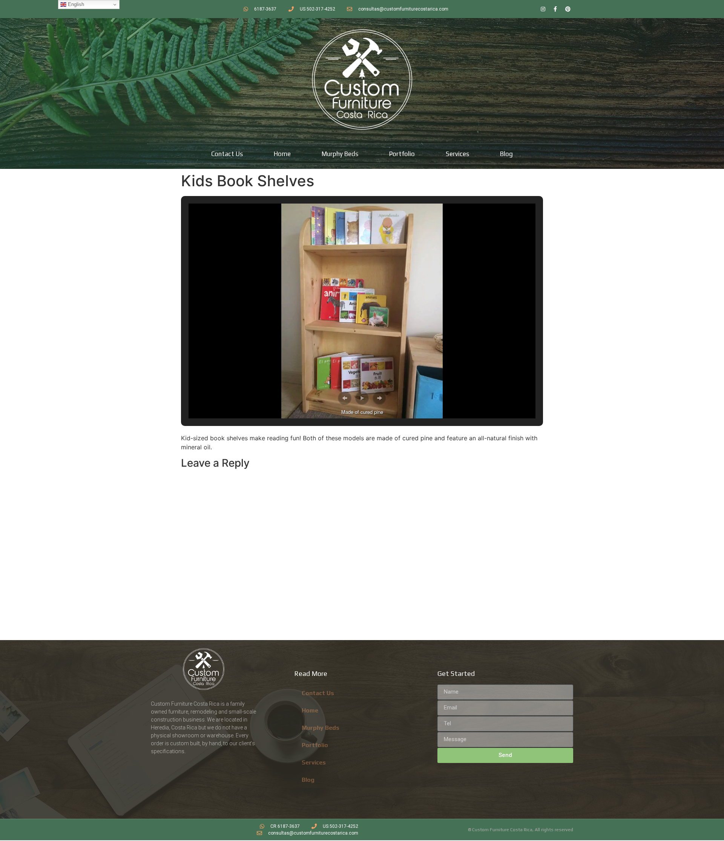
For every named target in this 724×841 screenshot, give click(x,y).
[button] (344, 398)
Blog (506, 154)
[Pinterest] (568, 9)
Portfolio (402, 154)
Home (282, 154)
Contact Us (227, 154)
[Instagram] (543, 9)
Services (457, 154)
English (75, 4)
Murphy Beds (340, 154)
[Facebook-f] (555, 9)
